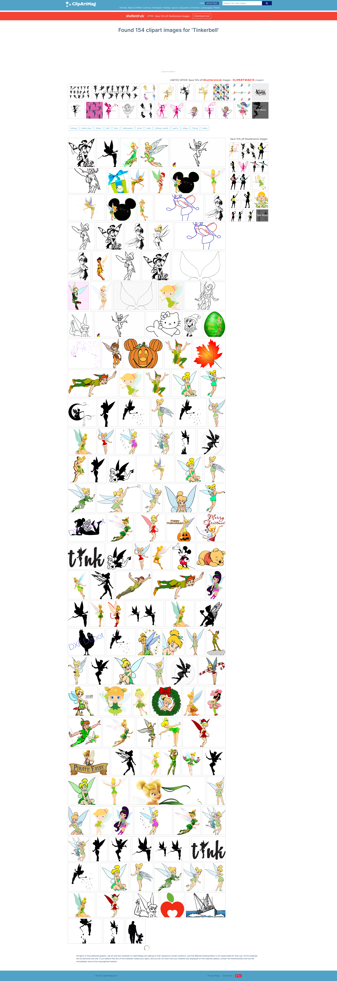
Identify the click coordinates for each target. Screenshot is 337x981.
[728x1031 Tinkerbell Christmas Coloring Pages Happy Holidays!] (192, 325)
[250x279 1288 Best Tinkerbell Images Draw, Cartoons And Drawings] (212, 672)
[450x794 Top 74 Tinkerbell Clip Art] (216, 413)
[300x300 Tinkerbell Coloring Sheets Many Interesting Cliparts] (209, 354)
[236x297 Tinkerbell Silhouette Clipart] (214, 763)
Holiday (166, 7)
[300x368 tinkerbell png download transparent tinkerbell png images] (170, 297)
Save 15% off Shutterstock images (248, 139)
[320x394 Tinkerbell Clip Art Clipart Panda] (149, 643)
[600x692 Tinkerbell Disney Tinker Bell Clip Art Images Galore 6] (212, 499)
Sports (175, 7)
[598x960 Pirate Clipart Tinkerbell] (216, 586)
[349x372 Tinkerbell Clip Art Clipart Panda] (82, 792)
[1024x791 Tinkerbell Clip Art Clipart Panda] (155, 470)
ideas (185, 128)
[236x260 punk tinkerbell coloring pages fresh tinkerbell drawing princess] (109, 237)
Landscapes (207, 7)
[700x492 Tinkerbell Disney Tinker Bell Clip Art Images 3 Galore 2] (119, 499)
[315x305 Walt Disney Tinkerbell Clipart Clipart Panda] (129, 672)
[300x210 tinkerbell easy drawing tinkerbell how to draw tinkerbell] (87, 182)
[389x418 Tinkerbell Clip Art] (181, 529)
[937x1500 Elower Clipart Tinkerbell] (215, 701)
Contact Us (227, 976)
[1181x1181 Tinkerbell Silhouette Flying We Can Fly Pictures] (121, 643)
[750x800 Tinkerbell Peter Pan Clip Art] (185, 384)
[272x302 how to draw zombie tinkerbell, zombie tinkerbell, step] (81, 237)
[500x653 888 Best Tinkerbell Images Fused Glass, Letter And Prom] (213, 821)
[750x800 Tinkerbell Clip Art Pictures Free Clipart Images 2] (189, 470)
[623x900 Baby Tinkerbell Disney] (101, 821)
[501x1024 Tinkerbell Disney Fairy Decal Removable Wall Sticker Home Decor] (97, 615)
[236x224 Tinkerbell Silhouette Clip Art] (210, 615)
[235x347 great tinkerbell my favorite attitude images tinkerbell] (78, 297)
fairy (116, 128)
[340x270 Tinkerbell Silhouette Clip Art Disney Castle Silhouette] (85, 932)
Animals (123, 7)
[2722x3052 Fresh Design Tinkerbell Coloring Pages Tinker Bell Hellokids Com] (146, 906)
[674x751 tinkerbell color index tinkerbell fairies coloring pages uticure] (80, 325)
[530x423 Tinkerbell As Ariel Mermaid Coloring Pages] (163, 325)
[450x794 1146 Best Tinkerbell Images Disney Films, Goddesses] (106, 442)
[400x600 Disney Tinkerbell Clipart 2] (193, 702)
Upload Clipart (212, 3)
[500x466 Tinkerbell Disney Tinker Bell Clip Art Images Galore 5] (180, 499)
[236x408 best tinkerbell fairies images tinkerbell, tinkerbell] (129, 153)
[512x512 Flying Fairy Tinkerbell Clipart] (119, 733)
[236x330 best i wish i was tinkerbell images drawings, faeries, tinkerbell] (101, 297)
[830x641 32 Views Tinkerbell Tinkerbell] (86, 209)
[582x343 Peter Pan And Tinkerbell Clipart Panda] (93, 384)
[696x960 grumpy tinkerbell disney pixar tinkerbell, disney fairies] (215, 209)
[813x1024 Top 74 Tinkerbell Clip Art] (100, 672)
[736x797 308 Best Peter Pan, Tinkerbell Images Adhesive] (83, 702)
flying (195, 128)
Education (184, 7)
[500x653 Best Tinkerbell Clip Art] (162, 442)
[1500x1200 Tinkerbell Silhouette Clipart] (86, 643)
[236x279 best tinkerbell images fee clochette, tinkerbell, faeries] (160, 237)
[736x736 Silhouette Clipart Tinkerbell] (211, 442)
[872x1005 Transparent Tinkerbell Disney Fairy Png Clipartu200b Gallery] (120, 529)
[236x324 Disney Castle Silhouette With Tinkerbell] (135, 932)
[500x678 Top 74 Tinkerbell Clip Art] (162, 413)
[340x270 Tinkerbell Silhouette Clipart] (208, 849)
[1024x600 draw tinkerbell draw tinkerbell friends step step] (200, 237)
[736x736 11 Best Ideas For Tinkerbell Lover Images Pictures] (182, 672)
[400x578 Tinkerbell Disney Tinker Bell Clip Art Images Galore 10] (78, 821)
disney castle (161, 128)
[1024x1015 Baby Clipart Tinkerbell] (115, 702)
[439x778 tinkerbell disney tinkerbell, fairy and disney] (101, 267)
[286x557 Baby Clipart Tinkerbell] (141, 702)
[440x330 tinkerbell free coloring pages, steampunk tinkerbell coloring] (205, 297)
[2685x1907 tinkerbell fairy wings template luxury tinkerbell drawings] (135, 297)
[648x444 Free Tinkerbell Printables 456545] (205, 906)
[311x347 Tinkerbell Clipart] (172, 906)
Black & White (135, 7)
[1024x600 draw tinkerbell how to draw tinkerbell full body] (179, 209)
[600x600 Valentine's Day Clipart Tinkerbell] (150, 529)
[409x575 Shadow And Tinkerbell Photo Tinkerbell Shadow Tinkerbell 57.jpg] (108, 153)
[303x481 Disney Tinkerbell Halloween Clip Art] (112, 354)
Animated (157, 7)
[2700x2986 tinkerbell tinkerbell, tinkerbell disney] (154, 153)
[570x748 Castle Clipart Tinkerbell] (185, 442)
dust (149, 128)
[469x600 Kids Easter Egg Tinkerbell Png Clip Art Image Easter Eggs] (214, 325)
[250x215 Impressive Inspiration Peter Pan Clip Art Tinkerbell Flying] (133, 586)
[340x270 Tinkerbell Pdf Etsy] (87, 529)
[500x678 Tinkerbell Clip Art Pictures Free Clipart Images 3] (214, 470)
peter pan (86, 128)
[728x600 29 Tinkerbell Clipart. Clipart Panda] (132, 442)
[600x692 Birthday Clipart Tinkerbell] (212, 384)
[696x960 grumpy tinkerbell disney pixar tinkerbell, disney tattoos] (136, 237)
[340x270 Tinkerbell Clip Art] (86, 557)
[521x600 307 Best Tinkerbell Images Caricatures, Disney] (187, 821)
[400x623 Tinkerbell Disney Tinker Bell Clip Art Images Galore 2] (195, 643)
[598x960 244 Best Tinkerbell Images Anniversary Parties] (123, 821)
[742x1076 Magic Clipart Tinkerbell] (170, 733)
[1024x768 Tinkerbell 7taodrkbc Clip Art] (145, 615)
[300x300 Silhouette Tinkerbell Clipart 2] (125, 763)
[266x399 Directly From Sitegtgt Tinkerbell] (161, 557)
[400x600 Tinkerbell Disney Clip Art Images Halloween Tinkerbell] (139, 182)
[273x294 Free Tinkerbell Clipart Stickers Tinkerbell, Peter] (213, 181)
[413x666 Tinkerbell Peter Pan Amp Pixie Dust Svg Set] (107, 413)
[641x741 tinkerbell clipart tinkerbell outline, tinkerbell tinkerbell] (81, 153)
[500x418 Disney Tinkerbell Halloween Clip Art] (143, 354)
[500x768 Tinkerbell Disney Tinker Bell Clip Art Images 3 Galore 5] (152, 499)
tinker (98, 128)
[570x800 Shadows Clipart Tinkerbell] (78, 615)
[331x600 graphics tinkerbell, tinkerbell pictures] (145, 209)
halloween (128, 128)
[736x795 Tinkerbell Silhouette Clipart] (121, 470)
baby (204, 128)
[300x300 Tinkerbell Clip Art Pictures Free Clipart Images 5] (113, 792)
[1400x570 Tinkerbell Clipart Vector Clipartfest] (167, 792)
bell (107, 128)
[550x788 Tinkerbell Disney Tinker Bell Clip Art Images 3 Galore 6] (215, 878)
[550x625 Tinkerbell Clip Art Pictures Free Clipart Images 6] (81, 499)
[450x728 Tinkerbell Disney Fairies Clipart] (216, 791)
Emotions (195, 7)
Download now (201, 16)
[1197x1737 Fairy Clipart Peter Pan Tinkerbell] (78, 586)
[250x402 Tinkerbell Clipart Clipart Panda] (150, 763)
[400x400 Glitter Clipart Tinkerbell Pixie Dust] (84, 354)
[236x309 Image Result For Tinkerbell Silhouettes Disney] (102, 586)
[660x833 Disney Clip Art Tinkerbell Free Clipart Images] (183, 557)
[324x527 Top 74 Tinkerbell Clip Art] (77, 672)
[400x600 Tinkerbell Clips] (191, 763)
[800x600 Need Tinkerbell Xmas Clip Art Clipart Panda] (204, 733)
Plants (217, 7)
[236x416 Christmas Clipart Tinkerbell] (142, 557)
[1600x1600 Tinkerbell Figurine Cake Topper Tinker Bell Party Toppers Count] (82, 442)
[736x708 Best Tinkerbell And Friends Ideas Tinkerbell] (185, 182)
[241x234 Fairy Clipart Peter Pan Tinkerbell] (84, 733)
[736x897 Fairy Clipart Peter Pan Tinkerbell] (131, 384)
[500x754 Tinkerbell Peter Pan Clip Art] (215, 642)
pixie (139, 128)
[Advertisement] (168, 52)
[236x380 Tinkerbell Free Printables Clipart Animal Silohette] (98, 470)
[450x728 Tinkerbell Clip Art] (156, 672)
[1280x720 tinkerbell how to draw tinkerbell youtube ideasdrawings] (119, 325)
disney (74, 128)
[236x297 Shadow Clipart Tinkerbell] (120, 850)
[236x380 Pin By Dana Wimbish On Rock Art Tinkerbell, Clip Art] (98, 849)
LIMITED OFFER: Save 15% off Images (200, 80)
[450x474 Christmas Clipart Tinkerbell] (166, 702)
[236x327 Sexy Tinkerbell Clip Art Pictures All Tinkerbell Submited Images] (159, 181)
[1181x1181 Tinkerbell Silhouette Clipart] (134, 413)
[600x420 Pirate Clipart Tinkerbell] (88, 763)
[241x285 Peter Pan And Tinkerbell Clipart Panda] (178, 354)
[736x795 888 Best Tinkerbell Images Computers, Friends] (119, 557)
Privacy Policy (214, 976)
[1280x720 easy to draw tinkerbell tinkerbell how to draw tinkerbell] (197, 153)
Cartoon (147, 7)
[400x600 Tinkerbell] (77, 470)
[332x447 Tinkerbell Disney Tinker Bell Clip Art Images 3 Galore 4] (173, 643)
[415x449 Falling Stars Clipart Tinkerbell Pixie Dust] (82, 413)
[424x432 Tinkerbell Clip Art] (210, 529)
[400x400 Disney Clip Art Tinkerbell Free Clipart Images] (211, 557)
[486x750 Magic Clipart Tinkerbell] (147, 733)
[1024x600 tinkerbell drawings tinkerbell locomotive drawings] (198, 266)
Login (202, 3)
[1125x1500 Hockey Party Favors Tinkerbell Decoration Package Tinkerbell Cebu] (118, 181)
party (175, 128)
